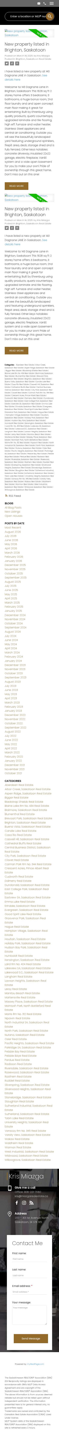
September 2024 (15, 627)
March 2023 (12, 702)
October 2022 (14, 723)
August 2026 (13, 532)
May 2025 (11, 594)
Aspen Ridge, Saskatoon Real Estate (39, 368)
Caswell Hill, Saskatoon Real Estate (27, 839)
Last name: (19, 1269)
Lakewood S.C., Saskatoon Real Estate (31, 429)
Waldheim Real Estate (19, 1143)
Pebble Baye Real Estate (21, 1056)
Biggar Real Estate (14, 370)
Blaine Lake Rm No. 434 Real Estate (19, 373)
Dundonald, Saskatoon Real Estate (27, 885)
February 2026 (14, 557)
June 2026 (11, 540)
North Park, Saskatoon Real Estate (26, 1031)
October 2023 (14, 673)
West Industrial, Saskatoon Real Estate (29, 1151)
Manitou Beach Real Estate (38, 434)
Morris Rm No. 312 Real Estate (17, 442)
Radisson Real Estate (18, 1064)
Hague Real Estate (46, 412)
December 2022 (15, 715)
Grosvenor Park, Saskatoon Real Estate (21, 412)
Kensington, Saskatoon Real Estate (39, 423)
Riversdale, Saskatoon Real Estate (25, 459)
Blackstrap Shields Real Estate (35, 370)
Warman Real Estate (24, 484)
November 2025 (15, 569)
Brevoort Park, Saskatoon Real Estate (28, 818)
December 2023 (15, 665)
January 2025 (13, 611)
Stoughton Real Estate (25, 470)
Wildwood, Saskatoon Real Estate (39, 487)
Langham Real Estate (14, 431)
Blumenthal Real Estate (26, 376)
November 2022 (15, 719)
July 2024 (10, 636)
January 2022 (13, 761)
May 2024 (11, 644)
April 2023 (11, 698)
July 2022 (10, 736)
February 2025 (14, 607)
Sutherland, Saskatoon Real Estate (39, 473)
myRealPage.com (35, 1364)
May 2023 (11, 694)
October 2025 (14, 573)
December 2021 (15, 765)
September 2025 (16, 577)
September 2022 (15, 727)
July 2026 (10, 536)
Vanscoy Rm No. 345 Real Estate (25, 479)
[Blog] (33, 1204)
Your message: (21, 1302)
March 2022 (12, 752)
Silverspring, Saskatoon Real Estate (26, 465)
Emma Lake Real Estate (20, 902)
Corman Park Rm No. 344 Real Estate (28, 864)
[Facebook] (18, 1204)
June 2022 (11, 740)
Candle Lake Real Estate (20, 831)
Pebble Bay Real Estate (37, 454)
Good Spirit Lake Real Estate (36, 409)
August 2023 (13, 682)
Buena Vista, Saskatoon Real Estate (20, 381)
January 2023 (13, 711)
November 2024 (15, 619)
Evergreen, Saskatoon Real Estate (26, 910)
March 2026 (12, 553)
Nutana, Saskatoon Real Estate (29, 448)
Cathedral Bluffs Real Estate (23, 387)
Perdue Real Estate (28, 456)
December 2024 (15, 615)
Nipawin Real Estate (39, 442)
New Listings (12, 512)
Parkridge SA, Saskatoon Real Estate (28, 1047)
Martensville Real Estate (15, 437)
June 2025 (11, 590)
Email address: (21, 1286)
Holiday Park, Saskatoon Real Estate (27, 943)
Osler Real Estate (16, 1039)
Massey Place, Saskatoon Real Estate (29, 1001)
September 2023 (15, 677)
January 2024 (13, 661)
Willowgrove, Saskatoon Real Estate (19, 490)
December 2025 (15, 565)
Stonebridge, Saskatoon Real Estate (28, 1097)
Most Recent (13, 527)
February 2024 (14, 656)
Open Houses (13, 516)
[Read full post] (29, 35)
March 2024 (12, 652)
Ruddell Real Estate (17, 1081)
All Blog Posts (13, 507)
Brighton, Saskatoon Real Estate (33, 59)
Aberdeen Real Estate (25, 365)
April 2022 (11, 748)
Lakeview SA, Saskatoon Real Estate (28, 968)
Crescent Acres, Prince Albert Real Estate (28, 395)
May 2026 (11, 544)
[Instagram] (26, 1204)
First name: (19, 1253)
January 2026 (13, 561)
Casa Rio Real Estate (20, 384)
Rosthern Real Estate (33, 462)
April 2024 (11, 648)
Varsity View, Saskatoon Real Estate (27, 1135)
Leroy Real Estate (18, 434)
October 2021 (13, 773)
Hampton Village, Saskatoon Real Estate (23, 415)
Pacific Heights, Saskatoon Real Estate (27, 451)
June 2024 (11, 640)
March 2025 (12, 602)
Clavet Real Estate (19, 392)
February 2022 (14, 757)
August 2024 (13, 632)
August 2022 (13, 732)
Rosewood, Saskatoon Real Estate (27, 1072)
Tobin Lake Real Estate (14, 476)
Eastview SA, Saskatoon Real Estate (26, 404)
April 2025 (11, 598)
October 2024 (14, 623)
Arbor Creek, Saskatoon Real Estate (27, 789)
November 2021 (14, 769)
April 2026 (11, 548)
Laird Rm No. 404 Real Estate (18, 426)
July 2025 (10, 586)
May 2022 (11, 744)
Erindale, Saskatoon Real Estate (29, 406)
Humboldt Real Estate (14, 423)
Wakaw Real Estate (33, 481)
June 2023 (11, 690)
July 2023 (10, 686)
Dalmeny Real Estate (34, 398)
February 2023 (14, 707)
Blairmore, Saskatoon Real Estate (26, 810)
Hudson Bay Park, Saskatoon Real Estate (28, 420)
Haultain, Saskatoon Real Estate (25, 939)
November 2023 (15, 669)
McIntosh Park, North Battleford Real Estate (29, 440)
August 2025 (13, 582)
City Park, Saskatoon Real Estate (25, 856)
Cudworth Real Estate (14, 398)
